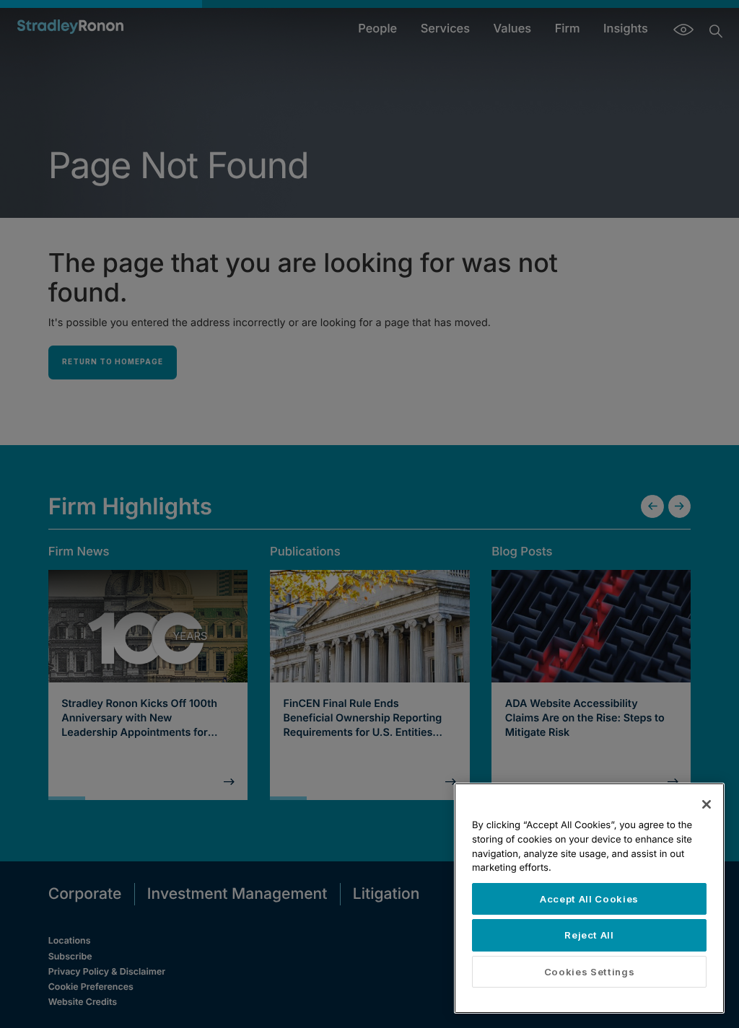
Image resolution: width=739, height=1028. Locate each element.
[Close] (706, 804)
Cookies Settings (589, 972)
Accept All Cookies (589, 899)
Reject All (589, 935)
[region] (589, 898)
